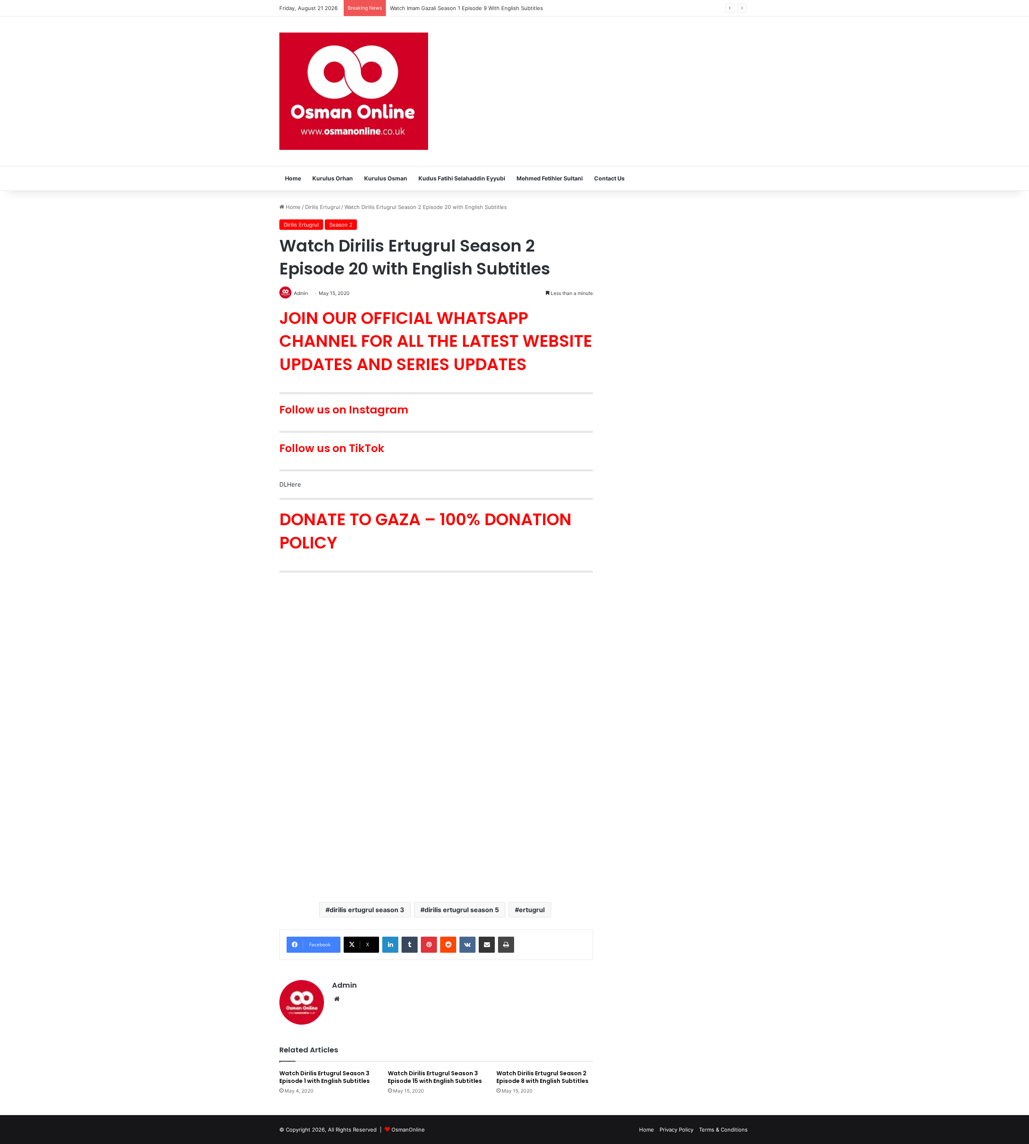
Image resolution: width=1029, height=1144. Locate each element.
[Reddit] (448, 945)
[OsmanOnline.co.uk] (353, 91)
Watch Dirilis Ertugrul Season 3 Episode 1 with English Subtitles (324, 1077)
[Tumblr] (410, 945)
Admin (344, 985)
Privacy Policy (676, 1129)
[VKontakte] (467, 945)
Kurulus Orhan (332, 178)
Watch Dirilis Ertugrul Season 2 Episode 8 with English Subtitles (542, 1077)
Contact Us (609, 178)
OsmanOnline (408, 1129)
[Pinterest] (429, 945)
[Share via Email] (487, 945)
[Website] (337, 999)
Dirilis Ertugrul (322, 207)
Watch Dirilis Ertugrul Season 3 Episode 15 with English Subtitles (435, 1077)
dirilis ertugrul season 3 (367, 910)
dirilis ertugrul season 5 (461, 910)
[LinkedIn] (390, 945)
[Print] (506, 945)
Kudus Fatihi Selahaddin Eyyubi (461, 178)
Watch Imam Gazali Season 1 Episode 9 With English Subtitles (466, 8)
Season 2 (341, 224)
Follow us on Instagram (343, 409)
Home (293, 178)
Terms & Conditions (723, 1129)
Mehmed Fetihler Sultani (550, 178)
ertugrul (532, 910)
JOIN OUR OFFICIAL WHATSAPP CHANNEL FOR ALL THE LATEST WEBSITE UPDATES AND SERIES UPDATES (435, 341)
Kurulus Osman (385, 178)
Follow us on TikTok (331, 448)
